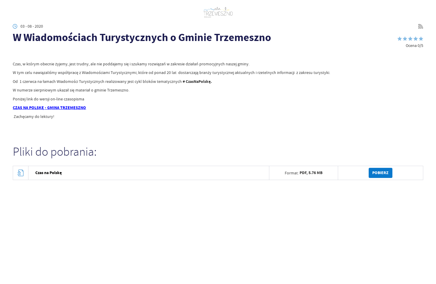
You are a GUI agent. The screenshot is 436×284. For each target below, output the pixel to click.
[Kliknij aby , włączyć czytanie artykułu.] (17, 53)
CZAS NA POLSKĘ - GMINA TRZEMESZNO (49, 108)
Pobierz (380, 173)
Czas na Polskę (48, 173)
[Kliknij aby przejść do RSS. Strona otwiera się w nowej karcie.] (420, 26)
